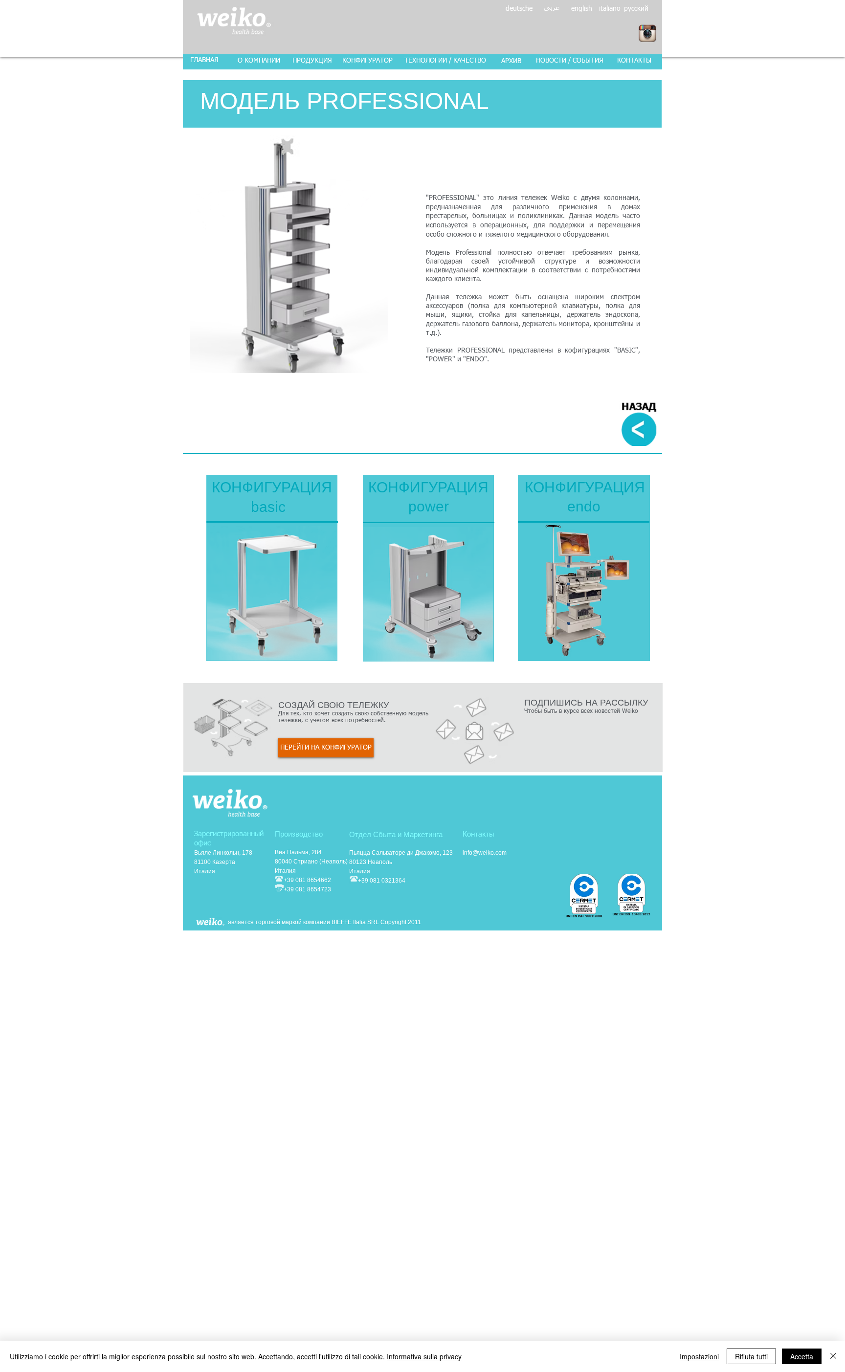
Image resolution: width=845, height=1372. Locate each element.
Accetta (801, 1356)
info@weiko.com (485, 852)
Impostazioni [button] (699, 1356)
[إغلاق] (833, 1356)
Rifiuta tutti (751, 1356)
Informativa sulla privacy (424, 1356)
